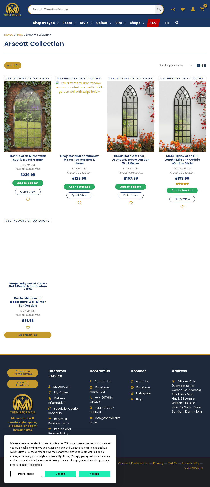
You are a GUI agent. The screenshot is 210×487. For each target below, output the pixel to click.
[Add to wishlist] (27, 200)
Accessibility (190, 463)
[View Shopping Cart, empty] (202, 9)
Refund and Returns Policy (59, 431)
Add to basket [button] (28, 183)
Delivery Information (57, 400)
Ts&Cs (172, 463)
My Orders (61, 392)
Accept (94, 473)
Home (8, 35)
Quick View (27, 191)
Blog (139, 399)
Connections (193, 468)
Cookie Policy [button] (52, 460)
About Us (142, 381)
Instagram (143, 393)
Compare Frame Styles (23, 373)
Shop (19, 35)
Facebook (143, 387)
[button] (57, 23)
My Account (62, 386)
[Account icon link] (193, 9)
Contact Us (103, 381)
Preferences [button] (35, 464)
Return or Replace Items (58, 421)
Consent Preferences (133, 463)
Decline (60, 473)
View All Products (23, 384)
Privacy (158, 463)
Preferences (26, 473)
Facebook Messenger (99, 389)
